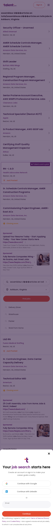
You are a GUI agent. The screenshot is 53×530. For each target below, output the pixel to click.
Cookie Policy (15, 521)
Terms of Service (37, 518)
